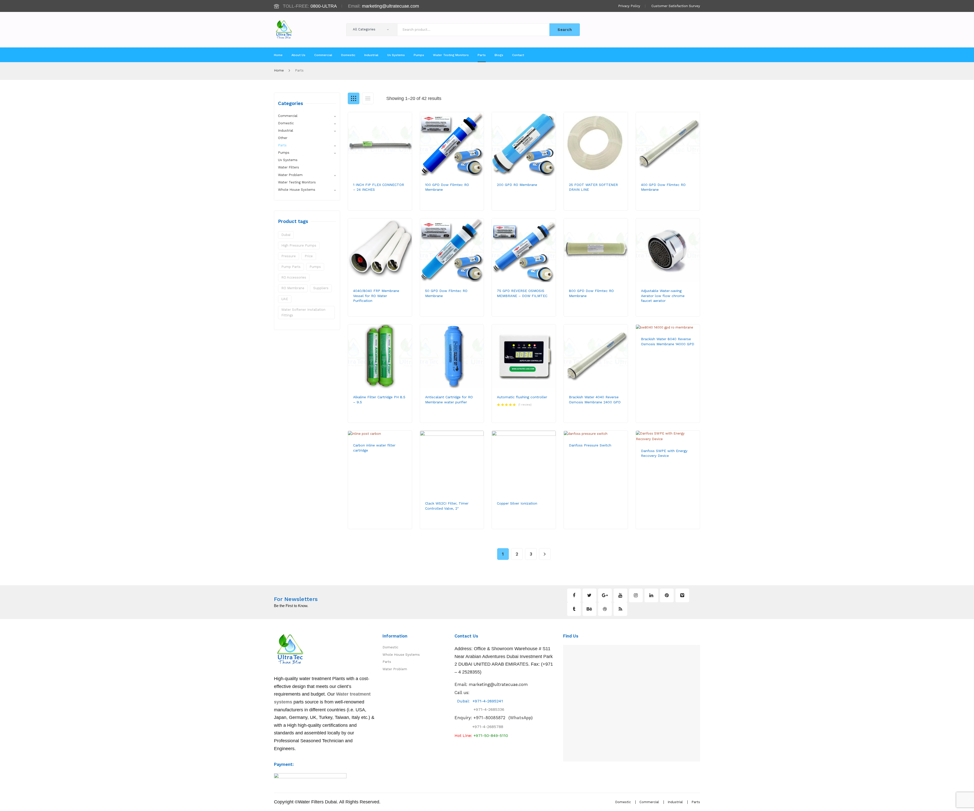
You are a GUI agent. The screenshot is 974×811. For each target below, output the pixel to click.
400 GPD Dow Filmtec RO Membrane (663, 187)
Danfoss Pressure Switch (590, 445)
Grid (353, 98)
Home (279, 70)
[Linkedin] (651, 595)
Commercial (288, 116)
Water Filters (288, 167)
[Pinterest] (667, 595)
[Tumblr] (574, 609)
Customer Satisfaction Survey (675, 6)
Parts (282, 145)
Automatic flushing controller (522, 397)
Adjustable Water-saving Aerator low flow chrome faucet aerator (663, 296)
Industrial (285, 130)
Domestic (286, 123)
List (368, 98)
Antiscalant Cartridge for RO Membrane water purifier (449, 399)
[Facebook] (574, 595)
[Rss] (620, 609)
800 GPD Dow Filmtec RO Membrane (591, 293)
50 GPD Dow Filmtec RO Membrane (446, 293)
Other (282, 138)
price (309, 256)
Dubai (285, 235)
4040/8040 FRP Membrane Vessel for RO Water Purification (376, 296)
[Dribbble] (605, 609)
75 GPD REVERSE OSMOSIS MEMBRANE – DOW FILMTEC (522, 293)
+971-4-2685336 (484, 709)
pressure (288, 256)
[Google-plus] (605, 595)
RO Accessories (293, 277)
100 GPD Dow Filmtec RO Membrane (447, 187)
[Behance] (589, 609)
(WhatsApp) (503, 717)
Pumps (283, 152)
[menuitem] (278, 55)
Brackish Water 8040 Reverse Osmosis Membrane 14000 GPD (667, 341)
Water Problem (290, 175)
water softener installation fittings (303, 312)
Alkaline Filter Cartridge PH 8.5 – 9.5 (379, 399)
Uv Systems (288, 160)
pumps (315, 267)
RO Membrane (292, 288)
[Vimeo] (682, 595)
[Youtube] (620, 595)
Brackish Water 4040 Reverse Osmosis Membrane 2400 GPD (595, 399)
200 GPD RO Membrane (517, 185)
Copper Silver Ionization (517, 503)
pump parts (291, 267)
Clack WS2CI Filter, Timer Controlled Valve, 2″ (446, 505)
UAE (284, 299)
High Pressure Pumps (298, 245)
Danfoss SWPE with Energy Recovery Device (664, 453)
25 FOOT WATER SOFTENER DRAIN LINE (593, 187)
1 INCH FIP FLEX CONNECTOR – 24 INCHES (378, 187)
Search (565, 29)
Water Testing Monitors (297, 182)
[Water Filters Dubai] (284, 29)
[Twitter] (589, 595)
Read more (371, 206)
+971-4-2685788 (487, 726)
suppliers (320, 288)
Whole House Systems (296, 190)
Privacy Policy (629, 6)
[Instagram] (636, 595)
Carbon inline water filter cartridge (374, 447)
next (545, 554)
